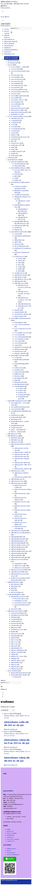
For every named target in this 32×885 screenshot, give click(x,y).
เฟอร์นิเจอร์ (7, 48)
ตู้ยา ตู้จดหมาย (15, 584)
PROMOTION (12, 61)
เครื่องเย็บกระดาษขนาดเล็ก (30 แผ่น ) (24, 293)
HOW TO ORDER (12, 833)
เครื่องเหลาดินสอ (19, 349)
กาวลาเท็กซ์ (14, 127)
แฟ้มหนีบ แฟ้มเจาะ (16, 660)
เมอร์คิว (20, 267)
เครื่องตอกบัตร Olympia (21, 459)
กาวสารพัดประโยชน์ (17, 129)
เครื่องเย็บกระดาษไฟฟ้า (18, 572)
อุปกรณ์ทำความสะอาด (21, 603)
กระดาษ (6, 29)
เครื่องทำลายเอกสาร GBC (22, 502)
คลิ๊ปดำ (16, 242)
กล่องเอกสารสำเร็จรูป (17, 613)
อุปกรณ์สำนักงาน (9, 39)
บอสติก (20, 261)
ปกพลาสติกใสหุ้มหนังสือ (21, 364)
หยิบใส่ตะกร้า (13, 729)
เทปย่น (13, 149)
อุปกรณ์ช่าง (14, 609)
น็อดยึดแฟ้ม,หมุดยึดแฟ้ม (21, 360)
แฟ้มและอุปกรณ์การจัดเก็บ (15, 611)
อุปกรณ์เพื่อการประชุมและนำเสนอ (17, 401)
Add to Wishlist (9, 714)
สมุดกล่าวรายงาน (16, 634)
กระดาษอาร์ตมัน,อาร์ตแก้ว (18, 92)
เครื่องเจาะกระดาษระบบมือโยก (19, 560)
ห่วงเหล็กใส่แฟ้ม (19, 386)
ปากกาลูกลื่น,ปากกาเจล (21, 333)
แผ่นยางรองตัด (19, 316)
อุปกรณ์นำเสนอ (8, 46)
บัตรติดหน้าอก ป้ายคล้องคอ (22, 248)
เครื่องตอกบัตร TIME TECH (22, 465)
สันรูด (16, 380)
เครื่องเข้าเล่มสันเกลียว (17, 553)
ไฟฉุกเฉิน (17, 230)
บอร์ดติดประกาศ (16, 415)
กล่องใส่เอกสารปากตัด (17, 615)
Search (12, 28)
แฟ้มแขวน (14, 665)
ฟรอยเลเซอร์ (18, 166)
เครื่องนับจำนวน (19, 277)
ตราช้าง (20, 259)
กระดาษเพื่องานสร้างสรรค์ (18, 96)
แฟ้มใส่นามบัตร (15, 669)
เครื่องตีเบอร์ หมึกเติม (20, 275)
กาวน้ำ (13, 125)
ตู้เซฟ (12, 588)
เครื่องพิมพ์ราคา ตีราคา (21, 279)
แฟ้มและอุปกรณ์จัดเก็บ (10, 42)
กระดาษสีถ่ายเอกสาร (17, 85)
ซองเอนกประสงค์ (16, 623)
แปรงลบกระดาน (19, 351)
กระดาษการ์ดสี (15, 69)
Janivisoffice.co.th (11, 880)
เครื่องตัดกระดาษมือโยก (21, 473)
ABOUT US (10, 831)
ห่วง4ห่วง (21, 393)
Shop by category (11, 58)
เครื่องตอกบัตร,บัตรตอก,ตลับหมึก (21, 444)
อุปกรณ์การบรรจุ (6, 32)
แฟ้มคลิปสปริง (15, 648)
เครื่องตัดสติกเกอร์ (16, 479)
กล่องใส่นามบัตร (16, 118)
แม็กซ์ (19, 271)
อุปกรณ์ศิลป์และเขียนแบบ (18, 168)
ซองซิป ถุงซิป (15, 621)
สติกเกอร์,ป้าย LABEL (17, 110)
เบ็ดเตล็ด (17, 310)
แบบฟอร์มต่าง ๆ (16, 114)
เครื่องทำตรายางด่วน (17, 481)
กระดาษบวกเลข (15, 81)
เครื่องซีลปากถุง (15, 440)
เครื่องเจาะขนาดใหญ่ (20, 568)
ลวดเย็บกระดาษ (19, 257)
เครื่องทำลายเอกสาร (17, 483)
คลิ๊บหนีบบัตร (18, 240)
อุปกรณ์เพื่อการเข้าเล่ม (17, 355)
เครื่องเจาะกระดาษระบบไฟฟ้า (19, 570)
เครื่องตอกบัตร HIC (20, 454)
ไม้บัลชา (16, 180)
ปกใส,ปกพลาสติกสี (20, 372)
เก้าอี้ (12, 590)
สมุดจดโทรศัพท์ (15, 636)
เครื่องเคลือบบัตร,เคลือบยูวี (19, 557)
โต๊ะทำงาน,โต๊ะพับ (16, 592)
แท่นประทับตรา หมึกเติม (21, 314)
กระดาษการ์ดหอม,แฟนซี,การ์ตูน (20, 71)
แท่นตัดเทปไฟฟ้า (19, 312)
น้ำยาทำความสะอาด (20, 599)
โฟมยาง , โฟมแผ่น (16, 432)
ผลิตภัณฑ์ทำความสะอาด (18, 597)
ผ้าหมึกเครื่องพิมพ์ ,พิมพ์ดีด (19, 675)
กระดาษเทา (14, 94)
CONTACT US (11, 841)
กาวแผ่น (16, 358)
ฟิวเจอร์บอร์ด (15, 419)
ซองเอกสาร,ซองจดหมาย (18, 108)
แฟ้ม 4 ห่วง (14, 644)
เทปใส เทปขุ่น (15, 156)
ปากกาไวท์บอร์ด (19, 343)
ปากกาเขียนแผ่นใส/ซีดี (21, 337)
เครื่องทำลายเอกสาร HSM (22, 506)
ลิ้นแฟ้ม (13, 632)
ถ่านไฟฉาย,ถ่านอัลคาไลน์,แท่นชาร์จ (20, 187)
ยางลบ (16, 345)
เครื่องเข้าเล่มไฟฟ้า (16, 555)
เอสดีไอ (20, 269)
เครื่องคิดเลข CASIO (24, 201)
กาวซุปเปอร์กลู (15, 121)
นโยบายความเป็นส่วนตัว (13, 855)
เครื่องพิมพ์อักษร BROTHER (23, 210)
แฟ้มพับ (13, 654)
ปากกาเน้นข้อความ (19, 339)
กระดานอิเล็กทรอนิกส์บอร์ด (19, 407)
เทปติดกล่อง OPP (16, 145)
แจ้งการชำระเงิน (11, 853)
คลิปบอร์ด (14, 617)
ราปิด (19, 263)
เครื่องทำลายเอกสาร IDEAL (22, 510)
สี (14, 178)
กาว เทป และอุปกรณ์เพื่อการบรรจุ (17, 116)
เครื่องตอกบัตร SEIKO (21, 463)
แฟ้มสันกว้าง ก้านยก (17, 656)
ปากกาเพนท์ (18, 341)
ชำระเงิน (9, 851)
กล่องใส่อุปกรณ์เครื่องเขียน (22, 236)
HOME (8, 829)
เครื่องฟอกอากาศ (9, 54)
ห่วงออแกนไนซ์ (22, 395)
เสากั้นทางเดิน (15, 428)
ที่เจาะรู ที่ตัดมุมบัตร (20, 246)
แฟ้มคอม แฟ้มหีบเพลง (17, 650)
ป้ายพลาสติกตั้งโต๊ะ (16, 417)
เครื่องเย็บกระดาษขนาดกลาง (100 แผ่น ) (24, 287)
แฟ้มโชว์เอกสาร (15, 667)
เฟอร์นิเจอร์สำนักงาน (14, 582)
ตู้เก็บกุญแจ (14, 586)
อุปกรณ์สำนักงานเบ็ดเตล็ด (19, 232)
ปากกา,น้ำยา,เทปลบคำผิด (21, 325)
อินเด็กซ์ (13, 638)
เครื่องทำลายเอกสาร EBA (22, 494)
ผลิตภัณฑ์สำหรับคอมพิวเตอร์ (19, 673)
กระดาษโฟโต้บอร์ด (16, 104)
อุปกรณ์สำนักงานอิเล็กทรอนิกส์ (20, 182)
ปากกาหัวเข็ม (18, 335)
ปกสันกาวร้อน (18, 368)
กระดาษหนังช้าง (15, 88)
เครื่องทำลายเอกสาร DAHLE (22, 489)
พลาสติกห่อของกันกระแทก (19, 137)
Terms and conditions (13, 839)
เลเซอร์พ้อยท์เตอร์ (16, 426)
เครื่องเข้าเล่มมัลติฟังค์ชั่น (18, 543)
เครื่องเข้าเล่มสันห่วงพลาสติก (19, 551)
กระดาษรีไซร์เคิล (15, 83)
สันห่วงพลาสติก (19, 382)
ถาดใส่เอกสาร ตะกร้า (17, 630)
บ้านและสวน (7, 52)
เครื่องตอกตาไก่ (15, 442)
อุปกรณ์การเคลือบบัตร (17, 162)
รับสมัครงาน (10, 837)
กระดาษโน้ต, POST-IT (17, 100)
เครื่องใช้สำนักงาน (7, 36)
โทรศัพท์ (16, 228)
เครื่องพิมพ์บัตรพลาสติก (18, 539)
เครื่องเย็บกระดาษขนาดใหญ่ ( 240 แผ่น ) (24, 300)
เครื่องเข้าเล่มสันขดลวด (18, 547)
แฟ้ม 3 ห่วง (14, 642)
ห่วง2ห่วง (21, 388)
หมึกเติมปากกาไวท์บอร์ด (21, 347)
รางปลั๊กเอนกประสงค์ (20, 195)
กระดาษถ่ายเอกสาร (17, 79)
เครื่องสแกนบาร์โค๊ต (20, 226)
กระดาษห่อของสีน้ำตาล (18, 90)
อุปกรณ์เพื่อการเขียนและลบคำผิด (20, 318)
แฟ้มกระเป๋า (14, 646)
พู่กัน (15, 176)
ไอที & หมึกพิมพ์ (9, 44)
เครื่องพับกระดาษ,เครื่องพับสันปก (20, 533)
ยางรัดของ (14, 139)
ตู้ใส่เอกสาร (14, 628)
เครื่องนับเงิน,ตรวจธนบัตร (18, 531)
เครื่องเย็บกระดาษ (19, 283)
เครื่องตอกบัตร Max (20, 456)
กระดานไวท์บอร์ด (16, 409)
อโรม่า (19, 265)
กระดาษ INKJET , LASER (18, 67)
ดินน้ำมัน (16, 174)
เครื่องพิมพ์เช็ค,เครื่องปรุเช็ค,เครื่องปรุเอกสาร (21, 223)
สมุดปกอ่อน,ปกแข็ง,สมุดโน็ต (19, 112)
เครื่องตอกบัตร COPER (21, 452)
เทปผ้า (13, 147)
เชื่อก (12, 141)
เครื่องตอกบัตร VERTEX (21, 469)
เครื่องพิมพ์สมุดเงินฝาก (18, 541)
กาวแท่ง (13, 133)
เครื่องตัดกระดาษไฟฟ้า (21, 477)
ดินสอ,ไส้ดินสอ (18, 323)
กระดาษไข (14, 106)
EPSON (16, 677)
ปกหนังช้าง (17, 370)
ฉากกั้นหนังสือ (15, 619)
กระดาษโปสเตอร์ (16, 102)
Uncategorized (12, 63)
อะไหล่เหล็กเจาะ (18, 564)
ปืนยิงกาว (14, 135)
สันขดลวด (17, 376)
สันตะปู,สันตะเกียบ (19, 378)
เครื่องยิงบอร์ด (18, 281)
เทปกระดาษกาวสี (16, 143)
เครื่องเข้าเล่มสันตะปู (17, 549)
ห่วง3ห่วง (21, 391)
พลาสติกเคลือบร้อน (20, 164)
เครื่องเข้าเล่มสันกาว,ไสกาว (19, 545)
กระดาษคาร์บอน (15, 75)
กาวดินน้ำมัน (14, 123)
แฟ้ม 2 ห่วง (14, 640)
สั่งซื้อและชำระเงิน (11, 849)
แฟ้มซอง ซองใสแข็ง (17, 652)
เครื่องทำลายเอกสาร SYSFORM (20, 528)
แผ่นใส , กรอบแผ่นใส (17, 430)
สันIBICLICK (18, 374)
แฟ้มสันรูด (14, 658)
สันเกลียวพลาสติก (19, 384)
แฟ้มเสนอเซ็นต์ (15, 663)
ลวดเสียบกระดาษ (19, 273)
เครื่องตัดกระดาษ (16, 471)
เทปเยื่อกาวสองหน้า (17, 151)
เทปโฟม (13, 154)
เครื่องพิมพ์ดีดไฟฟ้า (17, 537)
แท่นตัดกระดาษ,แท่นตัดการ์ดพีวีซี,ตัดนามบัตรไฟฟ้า (20, 579)
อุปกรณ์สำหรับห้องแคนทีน (22, 605)
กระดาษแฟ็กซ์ (15, 98)
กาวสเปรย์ (14, 131)
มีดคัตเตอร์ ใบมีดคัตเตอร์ (21, 252)
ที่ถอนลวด (17, 244)
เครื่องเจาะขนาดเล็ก (20, 566)
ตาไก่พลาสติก (15, 625)
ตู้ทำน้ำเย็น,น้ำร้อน (16, 438)
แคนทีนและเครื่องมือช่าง (11, 50)
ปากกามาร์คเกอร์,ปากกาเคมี (22, 329)
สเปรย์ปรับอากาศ (19, 601)
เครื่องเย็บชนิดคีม (23, 304)
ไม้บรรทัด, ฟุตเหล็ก (20, 353)
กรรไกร (16, 234)
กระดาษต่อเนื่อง (15, 77)
